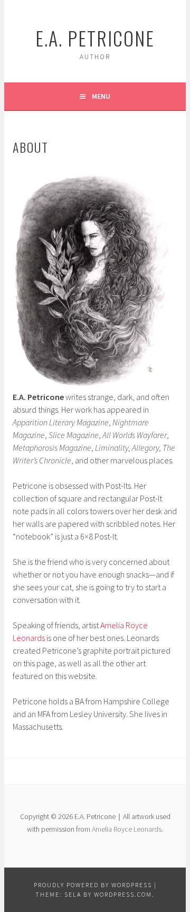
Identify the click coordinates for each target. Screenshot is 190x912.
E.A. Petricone (95, 38)
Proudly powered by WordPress (93, 885)
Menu (101, 96)
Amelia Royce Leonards (127, 829)
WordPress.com (123, 894)
